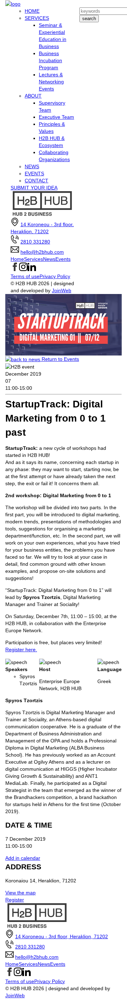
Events (63, 259)
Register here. (21, 649)
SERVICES (37, 18)
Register (14, 900)
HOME (32, 11)
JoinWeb (61, 290)
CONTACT (36, 180)
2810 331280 (35, 242)
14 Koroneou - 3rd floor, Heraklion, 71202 (61, 936)
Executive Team (56, 117)
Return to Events (59, 359)
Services (33, 259)
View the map (20, 892)
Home (17, 259)
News (49, 259)
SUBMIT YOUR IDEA (34, 187)
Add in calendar (22, 858)
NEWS (32, 166)
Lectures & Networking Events (51, 82)
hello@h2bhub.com (42, 252)
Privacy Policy (55, 276)
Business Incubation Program (50, 60)
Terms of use (25, 276)
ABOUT (33, 96)
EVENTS (34, 173)
